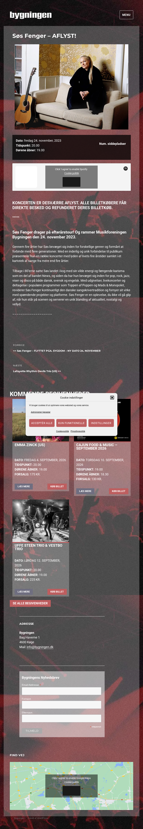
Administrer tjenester (40, 412)
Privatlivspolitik (78, 431)
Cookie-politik (62, 431)
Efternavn (27, 712)
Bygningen (19, 818)
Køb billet (57, 486)
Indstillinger (101, 423)
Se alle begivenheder (30, 603)
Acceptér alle (42, 423)
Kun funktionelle (71, 423)
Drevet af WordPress (38, 818)
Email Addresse (31, 685)
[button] (112, 397)
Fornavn (26, 698)
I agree (71, 182)
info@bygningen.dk (40, 647)
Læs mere (24, 486)
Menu (126, 15)
